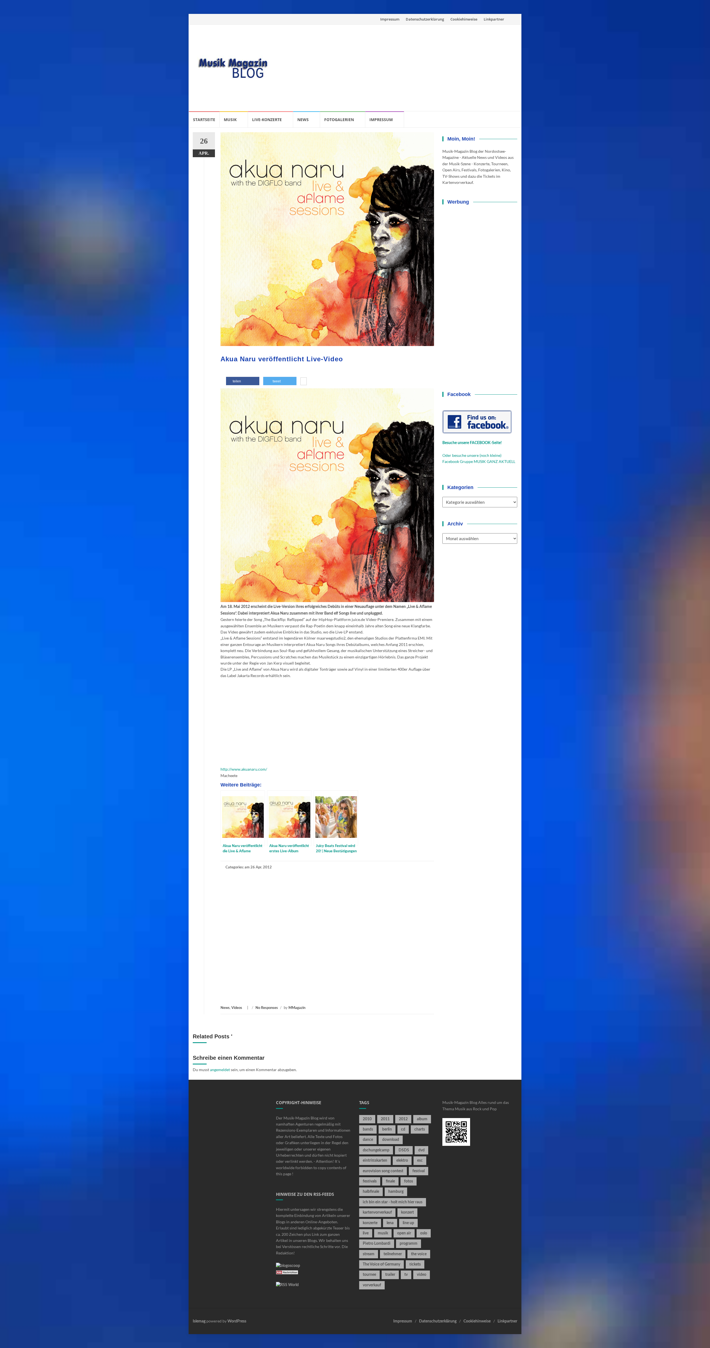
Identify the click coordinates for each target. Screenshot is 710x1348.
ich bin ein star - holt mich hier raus (392, 1202)
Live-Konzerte (267, 119)
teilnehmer (393, 1254)
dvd (421, 1150)
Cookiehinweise (463, 19)
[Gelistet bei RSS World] (287, 1285)
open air (404, 1233)
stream (368, 1254)
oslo (423, 1233)
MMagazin (296, 1008)
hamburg (396, 1192)
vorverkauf (372, 1285)
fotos (408, 1181)
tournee (369, 1275)
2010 (367, 1119)
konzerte (370, 1223)
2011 (385, 1119)
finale (390, 1181)
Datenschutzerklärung (425, 19)
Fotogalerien (339, 119)
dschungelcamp (376, 1150)
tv (406, 1275)
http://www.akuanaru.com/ (243, 769)
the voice (419, 1254)
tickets (415, 1264)
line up (408, 1223)
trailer (390, 1275)
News (303, 119)
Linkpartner (494, 19)
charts (419, 1129)
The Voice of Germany (381, 1264)
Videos (236, 1008)
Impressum (389, 19)
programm (408, 1244)
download (390, 1140)
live (366, 1233)
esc (420, 1160)
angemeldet (220, 1069)
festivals (370, 1181)
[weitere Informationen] (303, 382)
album (422, 1119)
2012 (403, 1119)
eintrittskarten (375, 1160)
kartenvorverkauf (377, 1212)
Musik (230, 119)
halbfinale (371, 1192)
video (421, 1275)
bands (368, 1129)
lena (390, 1223)
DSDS (404, 1150)
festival (418, 1171)
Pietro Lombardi (376, 1244)
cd (403, 1129)
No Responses (266, 1008)
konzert (407, 1212)
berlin (387, 1129)
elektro (402, 1160)
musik (383, 1233)
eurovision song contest (383, 1171)
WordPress (236, 1321)
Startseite (204, 119)
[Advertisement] (395, 68)
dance (368, 1140)
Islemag (199, 1321)
